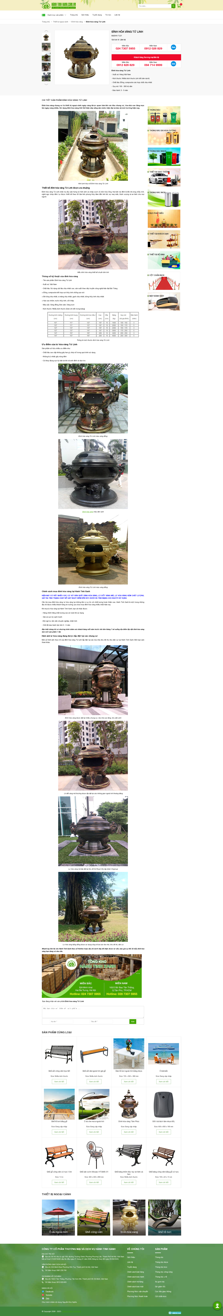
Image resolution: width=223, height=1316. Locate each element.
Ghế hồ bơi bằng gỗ (59, 1121)
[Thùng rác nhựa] (164, 165)
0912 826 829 (125, 65)
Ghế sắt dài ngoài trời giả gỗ (94, 1071)
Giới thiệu (85, 15)
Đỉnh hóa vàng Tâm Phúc (128, 1121)
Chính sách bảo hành (135, 1277)
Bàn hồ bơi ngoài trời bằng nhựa (129, 1071)
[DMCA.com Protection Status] (175, 1313)
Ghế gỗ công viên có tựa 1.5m (59, 1172)
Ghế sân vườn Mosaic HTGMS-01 (94, 1172)
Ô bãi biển (164, 1071)
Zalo (47, 1298)
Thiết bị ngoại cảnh (56, 1194)
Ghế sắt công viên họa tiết (59, 1071)
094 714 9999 (153, 65)
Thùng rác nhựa (161, 1262)
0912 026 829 (153, 48)
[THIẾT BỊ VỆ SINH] (164, 269)
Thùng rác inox (161, 1267)
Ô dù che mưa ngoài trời (94, 1121)
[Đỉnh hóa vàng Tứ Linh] (46, 37)
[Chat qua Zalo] (173, 47)
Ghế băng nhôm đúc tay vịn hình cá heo (129, 1173)
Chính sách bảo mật (135, 1287)
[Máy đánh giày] (164, 310)
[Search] (173, 6)
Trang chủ (74, 15)
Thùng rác (159, 1257)
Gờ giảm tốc (160, 1287)
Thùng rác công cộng (163, 1272)
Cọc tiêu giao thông (163, 1291)
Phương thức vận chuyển (137, 1291)
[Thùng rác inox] (164, 207)
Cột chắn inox (160, 1296)
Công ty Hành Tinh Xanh (71, 1311)
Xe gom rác (160, 1282)
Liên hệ (117, 15)
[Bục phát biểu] (164, 227)
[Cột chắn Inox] (164, 289)
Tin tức (108, 15)
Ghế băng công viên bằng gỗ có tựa (163, 1172)
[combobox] (154, 6)
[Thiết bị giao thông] (164, 186)
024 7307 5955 (125, 48)
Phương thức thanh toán (137, 1296)
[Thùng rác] (164, 124)
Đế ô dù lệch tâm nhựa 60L (163, 1121)
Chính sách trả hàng (135, 1282)
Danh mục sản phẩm (56, 15)
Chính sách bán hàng (135, 1272)
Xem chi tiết (59, 1082)
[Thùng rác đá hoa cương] (164, 145)
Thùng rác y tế (161, 1277)
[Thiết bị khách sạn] (164, 248)
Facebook (49, 1291)
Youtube (49, 1295)
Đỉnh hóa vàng (87, 512)
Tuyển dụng (97, 15)
